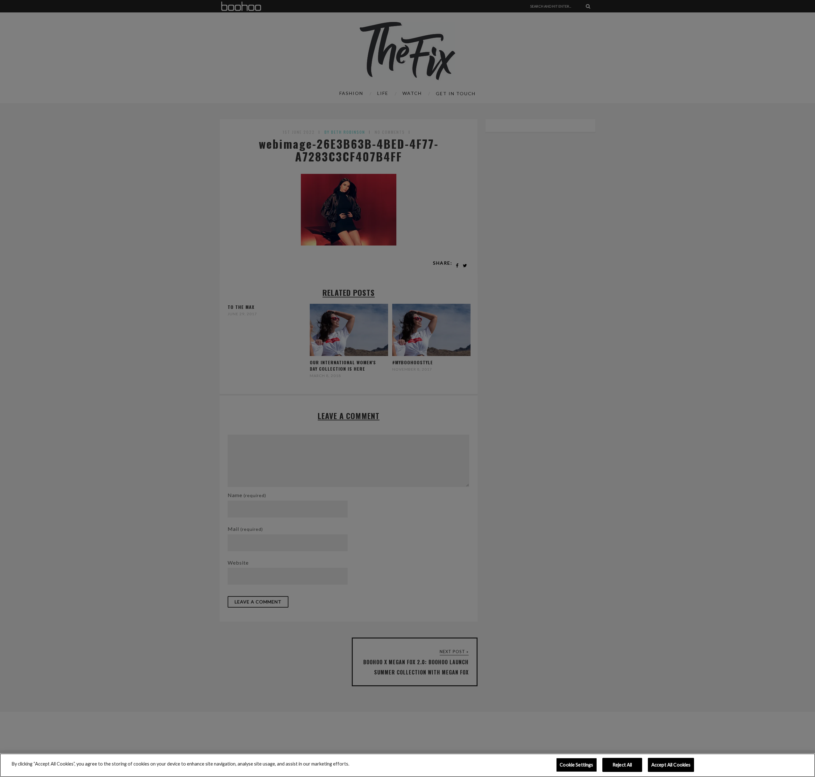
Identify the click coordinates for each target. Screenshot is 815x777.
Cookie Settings (576, 764)
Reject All (622, 764)
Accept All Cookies (671, 764)
